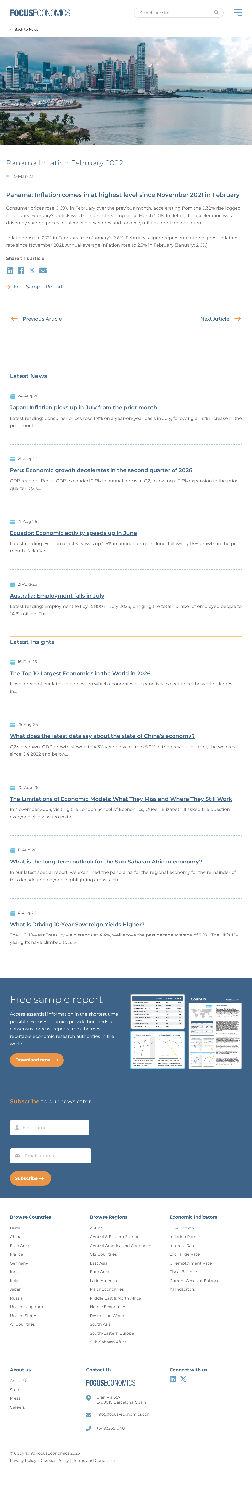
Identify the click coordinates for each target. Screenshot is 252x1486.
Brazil (15, 1228)
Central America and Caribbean (120, 1245)
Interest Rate (183, 1245)
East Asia (98, 1263)
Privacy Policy (23, 1460)
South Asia (100, 1324)
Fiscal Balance (183, 1271)
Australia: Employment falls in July (57, 596)
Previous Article (42, 319)
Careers (17, 1407)
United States (23, 1315)
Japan (16, 1289)
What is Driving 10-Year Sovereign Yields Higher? (77, 924)
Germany (19, 1263)
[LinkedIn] (172, 1379)
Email (16, 1143)
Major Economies (107, 1289)
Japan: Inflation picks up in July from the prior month (83, 407)
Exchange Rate (185, 1254)
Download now (32, 1060)
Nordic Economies (108, 1306)
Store (15, 1389)
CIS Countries (103, 1254)
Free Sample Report (38, 287)
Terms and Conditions (94, 1460)
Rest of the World (107, 1315)
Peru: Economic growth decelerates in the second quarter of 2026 (101, 470)
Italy (14, 1280)
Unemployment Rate (191, 1263)
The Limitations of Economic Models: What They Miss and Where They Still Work (121, 799)
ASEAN (97, 1228)
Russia (16, 1298)
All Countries (22, 1324)
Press (15, 1398)
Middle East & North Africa (115, 1298)
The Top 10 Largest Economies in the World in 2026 (80, 673)
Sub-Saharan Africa (108, 1342)
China (15, 1236)
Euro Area (19, 1245)
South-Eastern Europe (112, 1333)
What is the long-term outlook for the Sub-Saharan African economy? (106, 862)
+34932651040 (110, 1428)
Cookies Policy (55, 1460)
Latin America (103, 1280)
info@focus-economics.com (123, 1414)
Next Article (214, 319)
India (15, 1271)
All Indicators (182, 1289)
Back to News (26, 29)
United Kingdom (26, 1306)
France (16, 1254)
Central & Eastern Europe (115, 1236)
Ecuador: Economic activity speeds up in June (73, 533)
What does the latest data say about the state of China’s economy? (102, 736)
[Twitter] (183, 1379)
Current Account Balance (195, 1280)
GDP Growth (182, 1228)
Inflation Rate (183, 1236)
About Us (19, 1380)
